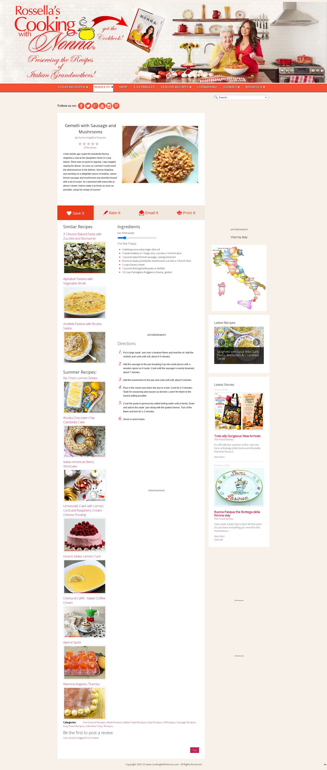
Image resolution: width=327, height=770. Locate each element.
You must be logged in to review (81, 738)
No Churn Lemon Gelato (80, 378)
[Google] (95, 106)
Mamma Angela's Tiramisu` (81, 684)
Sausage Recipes (186, 722)
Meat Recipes (114, 722)
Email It (151, 211)
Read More (219, 456)
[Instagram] (109, 106)
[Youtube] (102, 106)
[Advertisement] (156, 305)
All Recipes (169, 722)
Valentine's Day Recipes (99, 726)
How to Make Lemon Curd (81, 556)
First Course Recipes (94, 722)
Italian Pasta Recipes (134, 722)
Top (194, 750)
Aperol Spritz (72, 642)
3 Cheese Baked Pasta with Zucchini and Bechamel (82, 236)
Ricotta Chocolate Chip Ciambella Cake (79, 419)
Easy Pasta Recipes (73, 726)
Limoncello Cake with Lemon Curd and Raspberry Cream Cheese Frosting (83, 510)
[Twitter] (88, 106)
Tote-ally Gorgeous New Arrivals (237, 436)
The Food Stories (223, 439)
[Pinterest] (116, 106)
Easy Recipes (154, 722)
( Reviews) (90, 147)
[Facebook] (81, 106)
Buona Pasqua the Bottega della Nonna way (237, 513)
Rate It (115, 211)
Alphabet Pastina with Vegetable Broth (78, 281)
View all (218, 539)
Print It (189, 211)
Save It (78, 213)
